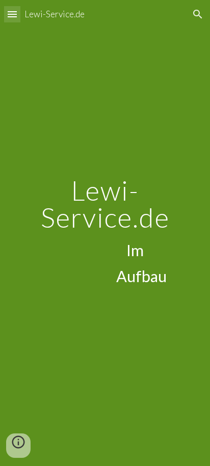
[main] (105, 233)
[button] (12, 14)
